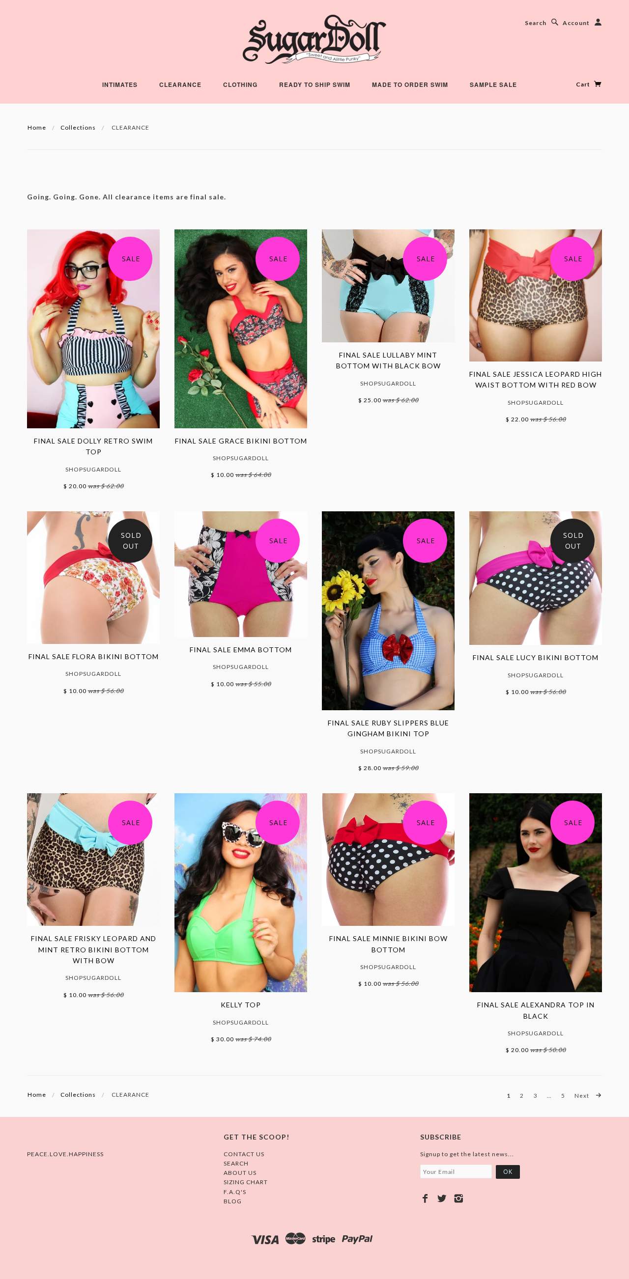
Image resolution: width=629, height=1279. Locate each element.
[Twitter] (442, 1198)
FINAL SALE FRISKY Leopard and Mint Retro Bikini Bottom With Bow (93, 949)
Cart (584, 84)
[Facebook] (425, 1198)
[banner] (314, 39)
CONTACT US (244, 1154)
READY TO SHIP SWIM (314, 84)
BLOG (233, 1201)
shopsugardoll (93, 469)
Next (582, 1095)
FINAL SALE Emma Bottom (241, 649)
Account (576, 23)
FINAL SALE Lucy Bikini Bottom (536, 657)
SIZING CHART (246, 1182)
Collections (78, 127)
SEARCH (236, 1163)
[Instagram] (459, 1198)
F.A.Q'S (235, 1192)
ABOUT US (240, 1172)
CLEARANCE (180, 84)
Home (37, 127)
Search (535, 23)
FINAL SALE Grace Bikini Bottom (241, 441)
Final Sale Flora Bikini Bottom (94, 656)
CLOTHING (240, 84)
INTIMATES (120, 84)
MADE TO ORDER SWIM (410, 84)
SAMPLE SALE (493, 84)
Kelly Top (241, 1005)
